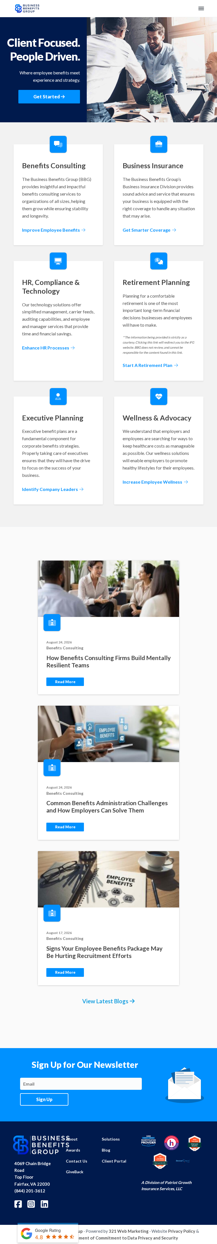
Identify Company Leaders (50, 489)
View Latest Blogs (105, 1001)
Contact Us (76, 1161)
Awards (73, 1150)
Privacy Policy (181, 1231)
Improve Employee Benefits (51, 230)
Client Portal (114, 1161)
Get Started (47, 96)
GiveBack (74, 1171)
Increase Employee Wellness (153, 481)
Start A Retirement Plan (148, 365)
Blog (106, 1150)
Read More (65, 681)
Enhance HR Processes (46, 347)
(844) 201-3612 (29, 1190)
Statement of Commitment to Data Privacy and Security (123, 1237)
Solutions (111, 1139)
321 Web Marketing (129, 1231)
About (72, 1139)
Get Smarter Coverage (147, 230)
